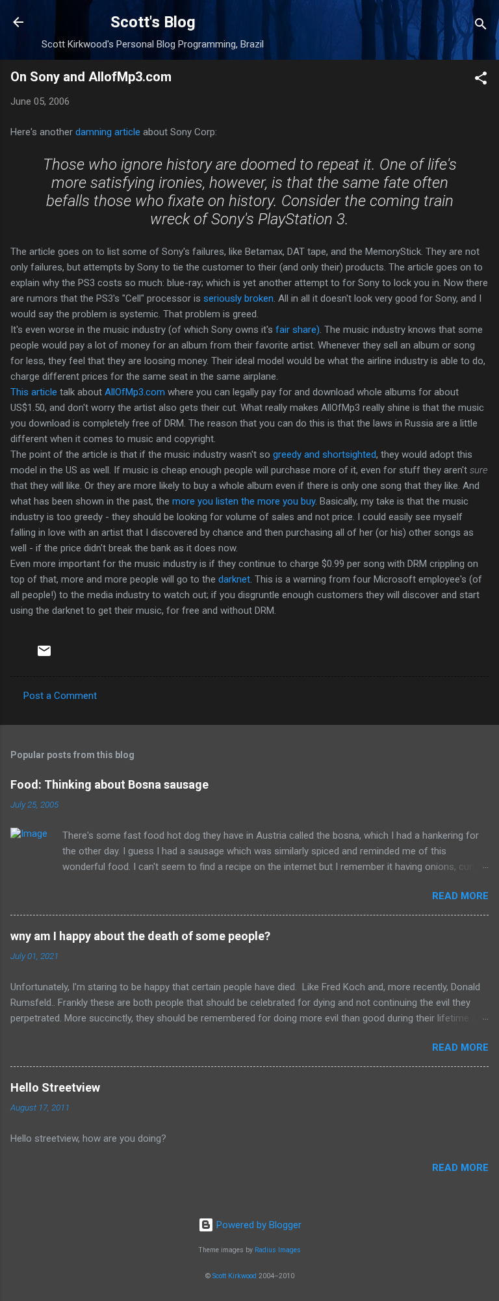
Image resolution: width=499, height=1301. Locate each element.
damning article (107, 132)
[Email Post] (44, 655)
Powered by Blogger (257, 1225)
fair (282, 329)
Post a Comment (60, 696)
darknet (234, 579)
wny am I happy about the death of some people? (140, 936)
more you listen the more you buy (243, 501)
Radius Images (278, 1250)
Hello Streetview (55, 1087)
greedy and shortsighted (324, 454)
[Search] (481, 26)
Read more (460, 896)
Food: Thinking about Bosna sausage (109, 784)
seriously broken (238, 298)
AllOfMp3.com (135, 392)
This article (33, 392)
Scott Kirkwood (234, 1276)
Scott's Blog (153, 22)
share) (306, 329)
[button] (481, 80)
